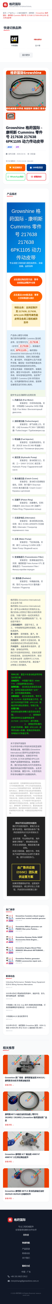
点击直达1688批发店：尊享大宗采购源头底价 (26, 296)
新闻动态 (26, 1253)
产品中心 (11, 13)
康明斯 (31, 13)
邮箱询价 (38, 177)
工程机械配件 (22, 13)
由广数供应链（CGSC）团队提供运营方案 (26, 872)
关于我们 (26, 1258)
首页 (4, 13)
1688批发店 (38, 167)
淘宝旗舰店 (17, 167)
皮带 (17, 147)
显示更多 (26, 55)
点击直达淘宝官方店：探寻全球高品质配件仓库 (26, 281)
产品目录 (26, 1249)
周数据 (26, 1235)
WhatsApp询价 (17, 177)
